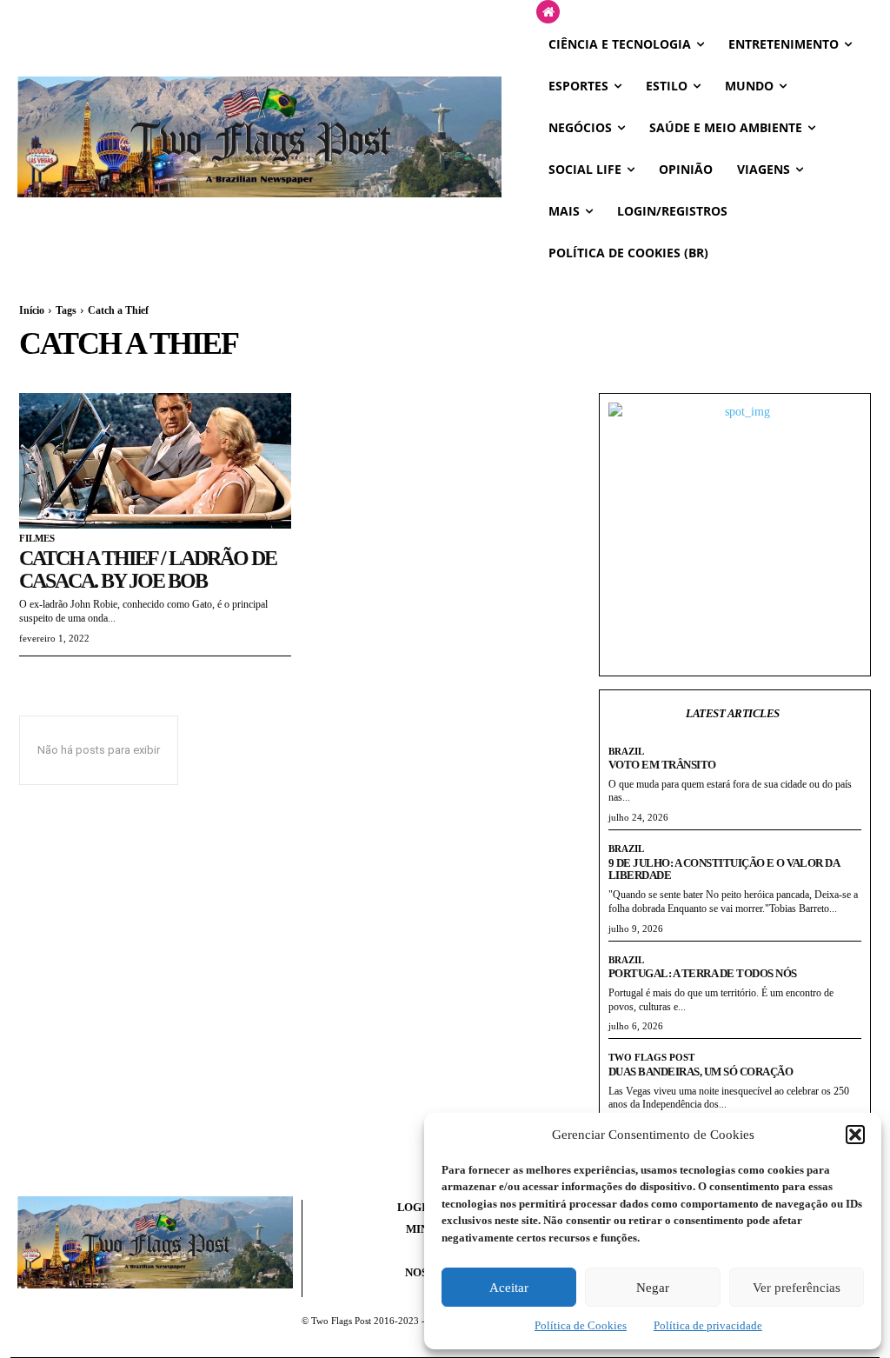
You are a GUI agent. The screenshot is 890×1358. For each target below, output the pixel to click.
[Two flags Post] (259, 137)
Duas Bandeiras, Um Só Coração (701, 1071)
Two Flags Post (651, 1057)
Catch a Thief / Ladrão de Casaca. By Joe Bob (147, 569)
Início (31, 310)
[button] (855, 1134)
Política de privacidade (708, 1325)
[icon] (548, 12)
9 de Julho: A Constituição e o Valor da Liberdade (724, 869)
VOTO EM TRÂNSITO (662, 764)
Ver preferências (796, 1288)
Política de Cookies (581, 1325)
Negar (652, 1288)
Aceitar (508, 1288)
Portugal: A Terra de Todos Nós (702, 973)
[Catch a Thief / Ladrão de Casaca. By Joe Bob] (155, 461)
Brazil (626, 751)
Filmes (37, 538)
